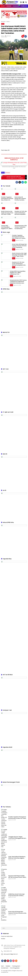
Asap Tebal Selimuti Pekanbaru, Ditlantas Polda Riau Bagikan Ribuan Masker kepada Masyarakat (17, 857)
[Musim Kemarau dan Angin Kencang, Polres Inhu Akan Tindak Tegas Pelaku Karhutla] (7, 206)
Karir (2, 966)
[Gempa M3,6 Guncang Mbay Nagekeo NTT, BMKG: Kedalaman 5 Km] (7, 220)
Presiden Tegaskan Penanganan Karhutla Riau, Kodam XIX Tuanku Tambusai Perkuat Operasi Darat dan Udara (7, 198)
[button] (21, 2)
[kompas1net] (9, 2)
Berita (3, 23)
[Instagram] (13, 961)
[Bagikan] (25, 36)
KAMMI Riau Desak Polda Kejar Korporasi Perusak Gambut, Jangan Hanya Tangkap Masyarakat (16, 894)
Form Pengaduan (14, 968)
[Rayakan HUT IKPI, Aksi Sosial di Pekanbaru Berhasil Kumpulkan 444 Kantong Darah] (21, 206)
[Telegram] (22, 182)
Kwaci (8, 172)
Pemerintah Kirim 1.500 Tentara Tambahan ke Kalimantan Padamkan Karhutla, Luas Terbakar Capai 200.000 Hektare (21, 227)
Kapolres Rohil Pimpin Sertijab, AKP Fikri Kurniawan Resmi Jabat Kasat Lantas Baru (17, 876)
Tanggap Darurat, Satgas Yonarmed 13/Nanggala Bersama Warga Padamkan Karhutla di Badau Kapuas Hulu (17, 837)
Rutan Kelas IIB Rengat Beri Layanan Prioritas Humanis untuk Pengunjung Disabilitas (20, 198)
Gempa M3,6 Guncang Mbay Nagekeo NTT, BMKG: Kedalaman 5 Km (6, 227)
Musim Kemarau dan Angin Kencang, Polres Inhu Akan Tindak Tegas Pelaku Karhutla (7, 213)
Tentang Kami (16, 966)
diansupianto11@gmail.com (11, 954)
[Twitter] (19, 182)
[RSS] (16, 961)
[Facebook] (17, 182)
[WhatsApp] (25, 182)
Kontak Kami (4, 968)
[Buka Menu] (23, 2)
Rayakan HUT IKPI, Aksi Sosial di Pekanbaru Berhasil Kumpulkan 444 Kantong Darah (21, 213)
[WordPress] (10, 961)
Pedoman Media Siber (7, 936)
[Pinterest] (8, 961)
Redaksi (3, 938)
